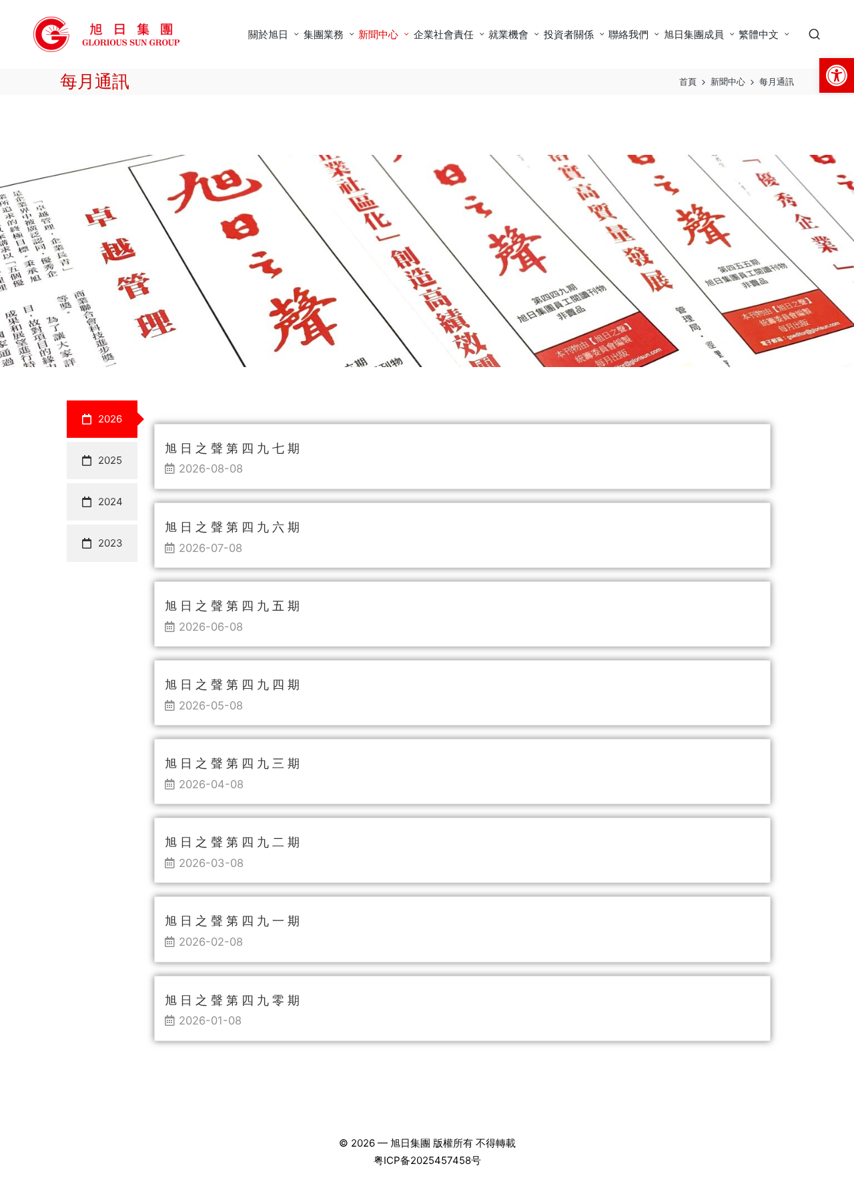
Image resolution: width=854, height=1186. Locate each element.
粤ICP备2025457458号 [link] (427, 1160)
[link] (836, 75)
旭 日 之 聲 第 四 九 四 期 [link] (232, 684)
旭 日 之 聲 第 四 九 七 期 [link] (232, 448)
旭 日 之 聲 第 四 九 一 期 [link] (232, 921)
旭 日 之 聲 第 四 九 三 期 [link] (232, 763)
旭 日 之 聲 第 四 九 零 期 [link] (232, 1000)
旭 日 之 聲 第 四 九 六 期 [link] (232, 527)
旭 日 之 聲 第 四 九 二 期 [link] (232, 842)
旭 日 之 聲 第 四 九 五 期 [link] (232, 606)
